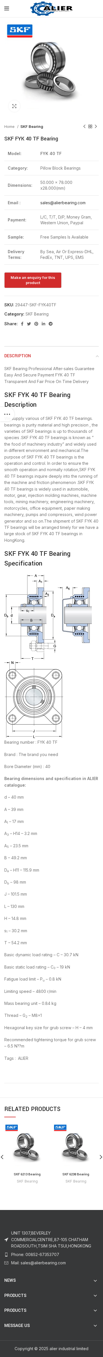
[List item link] (51, 1254)
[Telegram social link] (50, 324)
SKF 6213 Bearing (27, 1174)
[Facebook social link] (22, 324)
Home (10, 126)
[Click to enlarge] (14, 106)
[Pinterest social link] (36, 324)
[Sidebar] (7, 414)
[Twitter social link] (29, 324)
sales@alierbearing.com (63, 202)
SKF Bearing (31, 126)
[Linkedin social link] (43, 324)
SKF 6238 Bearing (75, 1174)
